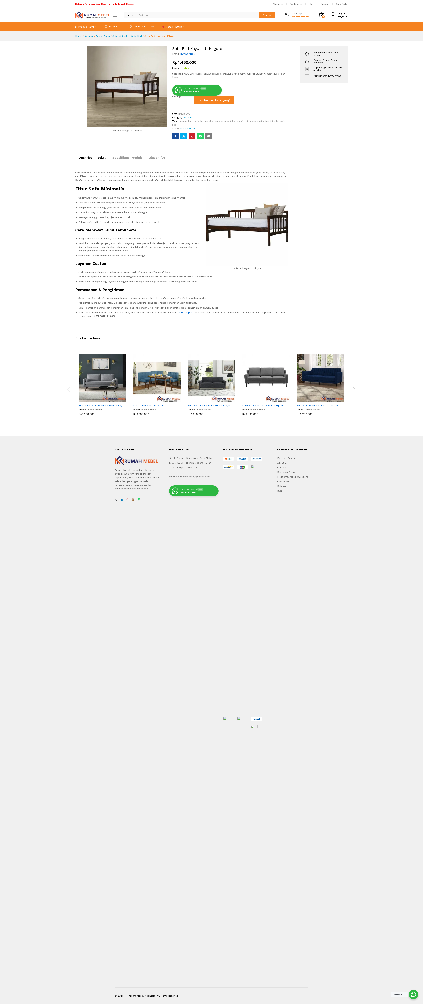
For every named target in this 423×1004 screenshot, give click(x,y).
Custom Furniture (144, 26)
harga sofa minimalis (243, 121)
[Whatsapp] (139, 499)
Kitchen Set (115, 26)
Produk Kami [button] (86, 26)
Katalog (325, 4)
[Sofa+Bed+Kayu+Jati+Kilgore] (183, 136)
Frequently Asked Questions (292, 476)
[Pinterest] (127, 499)
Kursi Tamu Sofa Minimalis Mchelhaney (100, 405)
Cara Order (342, 4)
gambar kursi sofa (189, 121)
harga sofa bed (222, 121)
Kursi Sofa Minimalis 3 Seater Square (263, 405)
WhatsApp (297, 13)
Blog (311, 4)
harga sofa (206, 121)
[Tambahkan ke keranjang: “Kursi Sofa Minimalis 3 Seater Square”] (262, 400)
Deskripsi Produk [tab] (92, 157)
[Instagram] (133, 499)
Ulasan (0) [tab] (157, 157)
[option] (102, 387)
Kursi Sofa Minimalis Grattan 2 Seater (318, 405)
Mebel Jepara (185, 312)
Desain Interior (175, 26)
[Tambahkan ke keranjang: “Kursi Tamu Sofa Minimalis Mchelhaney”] (98, 400)
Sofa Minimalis (120, 36)
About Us (278, 4)
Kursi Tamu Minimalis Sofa (148, 405)
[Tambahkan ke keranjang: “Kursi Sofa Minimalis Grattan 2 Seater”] (317, 400)
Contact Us (296, 4)
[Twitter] (116, 499)
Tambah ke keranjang (214, 100)
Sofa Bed (136, 36)
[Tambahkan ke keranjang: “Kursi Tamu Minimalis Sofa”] (153, 400)
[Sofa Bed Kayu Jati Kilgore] (175, 136)
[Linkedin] (121, 499)
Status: (176, 68)
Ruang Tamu (103, 36)
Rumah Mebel (187, 53)
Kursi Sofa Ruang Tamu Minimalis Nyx (209, 405)
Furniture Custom (286, 458)
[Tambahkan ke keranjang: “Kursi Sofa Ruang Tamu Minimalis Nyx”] (208, 400)
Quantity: (176, 97)
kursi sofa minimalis (268, 121)
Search (267, 15)
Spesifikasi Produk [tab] (127, 157)
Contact (281, 467)
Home (78, 36)
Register (343, 16)
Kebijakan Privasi (286, 472)
